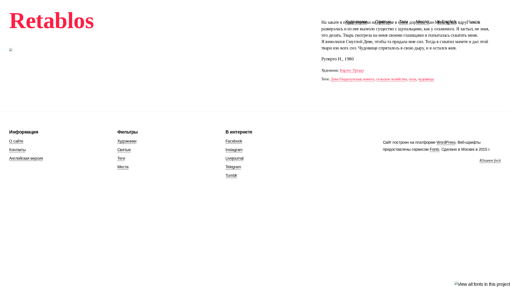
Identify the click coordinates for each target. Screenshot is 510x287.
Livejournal (234, 158)
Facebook (234, 141)
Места (122, 167)
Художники (126, 141)
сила (412, 79)
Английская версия (26, 158)
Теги (121, 158)
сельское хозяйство (391, 79)
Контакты (17, 149)
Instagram (234, 149)
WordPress (445, 142)
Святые (124, 149)
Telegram (233, 167)
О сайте (16, 141)
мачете (368, 79)
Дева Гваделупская (346, 79)
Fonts (434, 149)
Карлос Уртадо (352, 70)
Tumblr (231, 175)
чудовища (426, 79)
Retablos (51, 20)
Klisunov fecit (490, 160)
